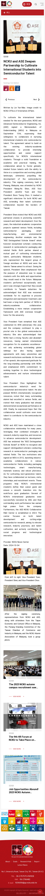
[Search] (35, 4)
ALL (8, 12)
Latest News (22, 865)
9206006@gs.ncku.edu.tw (26, 883)
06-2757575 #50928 (25, 876)
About (7, 862)
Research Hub (25, 862)
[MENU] (41, 4)
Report (36, 862)
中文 (28, 4)
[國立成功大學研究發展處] (6, 4)
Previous (10, 99)
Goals (15, 862)
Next (36, 99)
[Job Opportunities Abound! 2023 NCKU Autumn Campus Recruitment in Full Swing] (22, 780)
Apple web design (35, 890)
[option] (22, 37)
